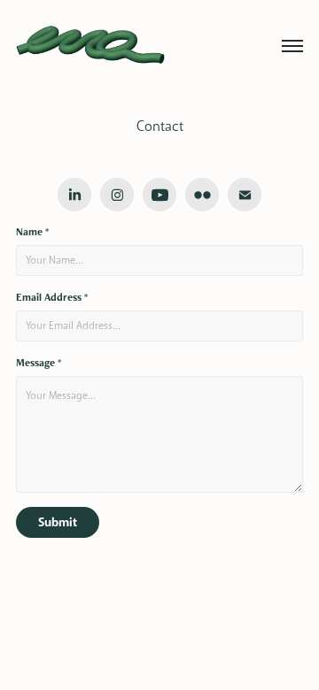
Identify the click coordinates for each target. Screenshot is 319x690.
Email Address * (52, 297)
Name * (32, 232)
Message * (38, 363)
